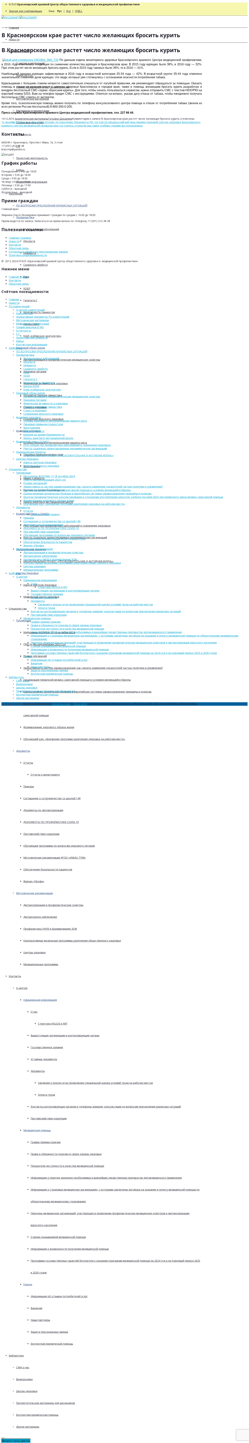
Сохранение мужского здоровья (43, 414)
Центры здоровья (34, 952)
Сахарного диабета (35, 264)
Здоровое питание (34, 371)
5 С (18, 334)
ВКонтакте (80, 704)
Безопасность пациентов (39, 312)
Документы (23, 751)
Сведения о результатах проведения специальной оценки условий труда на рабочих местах (95, 1083)
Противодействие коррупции (41, 834)
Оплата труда (46, 1094)
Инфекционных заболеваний (41, 358)
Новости (14, 39)
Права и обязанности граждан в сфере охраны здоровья (66, 1154)
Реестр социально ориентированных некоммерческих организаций (65, 448)
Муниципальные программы (40, 964)
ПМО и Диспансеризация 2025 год (44, 479)
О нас (34, 1011)
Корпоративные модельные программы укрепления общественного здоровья (72, 940)
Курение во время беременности (44, 434)
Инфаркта (29, 365)
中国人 (79, 11)
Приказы (28, 786)
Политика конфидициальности (28, 255)
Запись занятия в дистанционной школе (48, 438)
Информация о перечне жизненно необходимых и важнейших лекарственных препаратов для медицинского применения (106, 1177)
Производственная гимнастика (42, 407)
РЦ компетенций (19, 306)
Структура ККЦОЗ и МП (52, 1023)
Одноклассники (61, 704)
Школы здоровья (26, 1391)
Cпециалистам (18, 608)
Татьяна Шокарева (60, 118)
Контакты (15, 976)
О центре (22, 988)
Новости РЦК (24, 313)
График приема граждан (46, 1142)
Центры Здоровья (27, 573)
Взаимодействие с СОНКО (32, 441)
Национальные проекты (31, 452)
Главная (14, 27)
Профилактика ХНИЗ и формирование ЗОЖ (50, 928)
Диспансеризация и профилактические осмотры (53, 905)
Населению (16, 348)
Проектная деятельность (32, 158)
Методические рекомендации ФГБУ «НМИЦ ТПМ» (54, 857)
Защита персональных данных (49, 1332)
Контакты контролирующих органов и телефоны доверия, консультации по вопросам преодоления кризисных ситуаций (106, 1106)
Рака (26, 372)
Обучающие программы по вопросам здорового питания (59, 845)
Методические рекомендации (34, 893)
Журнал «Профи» (33, 881)
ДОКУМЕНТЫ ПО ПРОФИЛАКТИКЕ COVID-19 (51, 822)
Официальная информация (40, 1000)
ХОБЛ (26, 288)
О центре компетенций (30, 310)
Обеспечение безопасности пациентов (47, 869)
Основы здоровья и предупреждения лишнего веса (55, 442)
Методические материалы (32, 320)
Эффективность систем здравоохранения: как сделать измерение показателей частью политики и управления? (93, 668)
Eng (68, 11)
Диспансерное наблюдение (40, 917)
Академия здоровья (28, 417)
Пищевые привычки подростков (43, 424)
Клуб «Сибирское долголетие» (42, 389)
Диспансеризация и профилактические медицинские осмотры (61, 359)
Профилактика (25, 217)
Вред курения (31, 427)
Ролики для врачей (35, 656)
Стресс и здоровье (35, 410)
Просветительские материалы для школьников (45, 1403)
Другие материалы (27, 1426)
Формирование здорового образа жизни (48, 727)
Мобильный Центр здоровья (41, 466)
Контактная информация (31, 181)
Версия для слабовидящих (25, 11)
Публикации (23, 620)
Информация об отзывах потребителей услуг (59, 1296)
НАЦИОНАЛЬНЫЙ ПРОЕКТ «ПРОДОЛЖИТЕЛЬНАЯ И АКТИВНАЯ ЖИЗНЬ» (68, 455)
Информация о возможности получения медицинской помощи (70, 1249)
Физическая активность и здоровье (45, 403)
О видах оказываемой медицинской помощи (58, 1237)
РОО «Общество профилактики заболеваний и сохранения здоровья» (67, 525)
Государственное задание (47, 1047)
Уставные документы (44, 1059)
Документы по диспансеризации (43, 810)
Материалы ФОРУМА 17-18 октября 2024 (49, 476)
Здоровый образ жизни (30, 347)
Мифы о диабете (33, 431)
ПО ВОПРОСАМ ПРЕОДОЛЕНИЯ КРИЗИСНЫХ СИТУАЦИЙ (51, 205)
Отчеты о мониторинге (45, 774)
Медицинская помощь (37, 1130)
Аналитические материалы (31, 118)
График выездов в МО (30, 327)
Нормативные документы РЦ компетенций (42, 316)
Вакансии (36, 1308)
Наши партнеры (40, 1320)
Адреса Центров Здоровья (40, 585)
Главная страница (20, 237)
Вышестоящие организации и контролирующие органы (65, 1035)
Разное (27, 1284)
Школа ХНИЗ (31, 386)
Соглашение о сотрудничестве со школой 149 (52, 798)
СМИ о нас (22, 1367)
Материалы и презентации (32, 110)
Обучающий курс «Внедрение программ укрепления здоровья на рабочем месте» (74, 739)
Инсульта (29, 241)
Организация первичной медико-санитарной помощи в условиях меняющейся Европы (77, 679)
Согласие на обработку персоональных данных (38, 251)
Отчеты (28, 762)
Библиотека (16, 1355)
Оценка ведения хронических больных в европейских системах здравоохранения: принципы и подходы (87, 691)
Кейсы (20, 341)
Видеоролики (24, 1379)
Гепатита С (30, 300)
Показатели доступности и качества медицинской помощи (67, 1166)
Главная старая (18, 277)
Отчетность (23, 330)
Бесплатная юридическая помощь (52, 1343)
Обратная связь (19, 248)
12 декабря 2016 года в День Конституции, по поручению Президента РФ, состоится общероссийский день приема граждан (79, 122)
